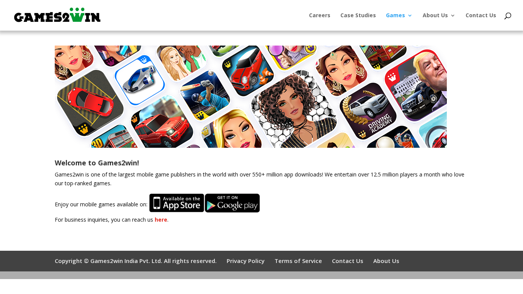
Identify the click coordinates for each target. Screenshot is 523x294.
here (161, 219)
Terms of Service (298, 261)
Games (395, 16)
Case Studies (358, 16)
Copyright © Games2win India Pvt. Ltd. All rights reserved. (136, 261)
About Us (435, 16)
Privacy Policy (246, 261)
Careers (319, 16)
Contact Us (481, 16)
